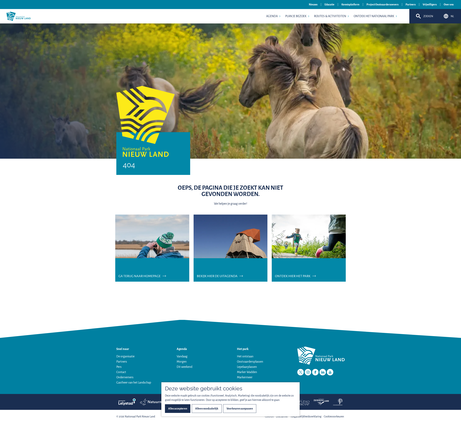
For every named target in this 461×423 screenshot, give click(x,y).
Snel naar (122, 349)
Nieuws (313, 4)
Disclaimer (282, 416)
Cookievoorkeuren (334, 416)
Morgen (182, 361)
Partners (411, 4)
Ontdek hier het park (292, 276)
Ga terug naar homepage (139, 276)
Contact (121, 372)
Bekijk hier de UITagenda (217, 276)
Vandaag (182, 356)
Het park (243, 349)
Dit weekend (184, 367)
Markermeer (244, 377)
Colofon (269, 416)
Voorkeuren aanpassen (240, 408)
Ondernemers (124, 377)
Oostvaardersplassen (250, 361)
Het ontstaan (245, 356)
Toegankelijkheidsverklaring (305, 416)
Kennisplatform (350, 4)
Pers (119, 367)
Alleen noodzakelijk (206, 408)
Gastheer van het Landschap (133, 382)
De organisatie (125, 356)
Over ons (449, 4)
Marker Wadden (247, 372)
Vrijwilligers (430, 4)
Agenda (182, 349)
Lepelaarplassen (247, 367)
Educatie (329, 4)
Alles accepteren (177, 408)
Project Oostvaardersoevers (382, 4)
